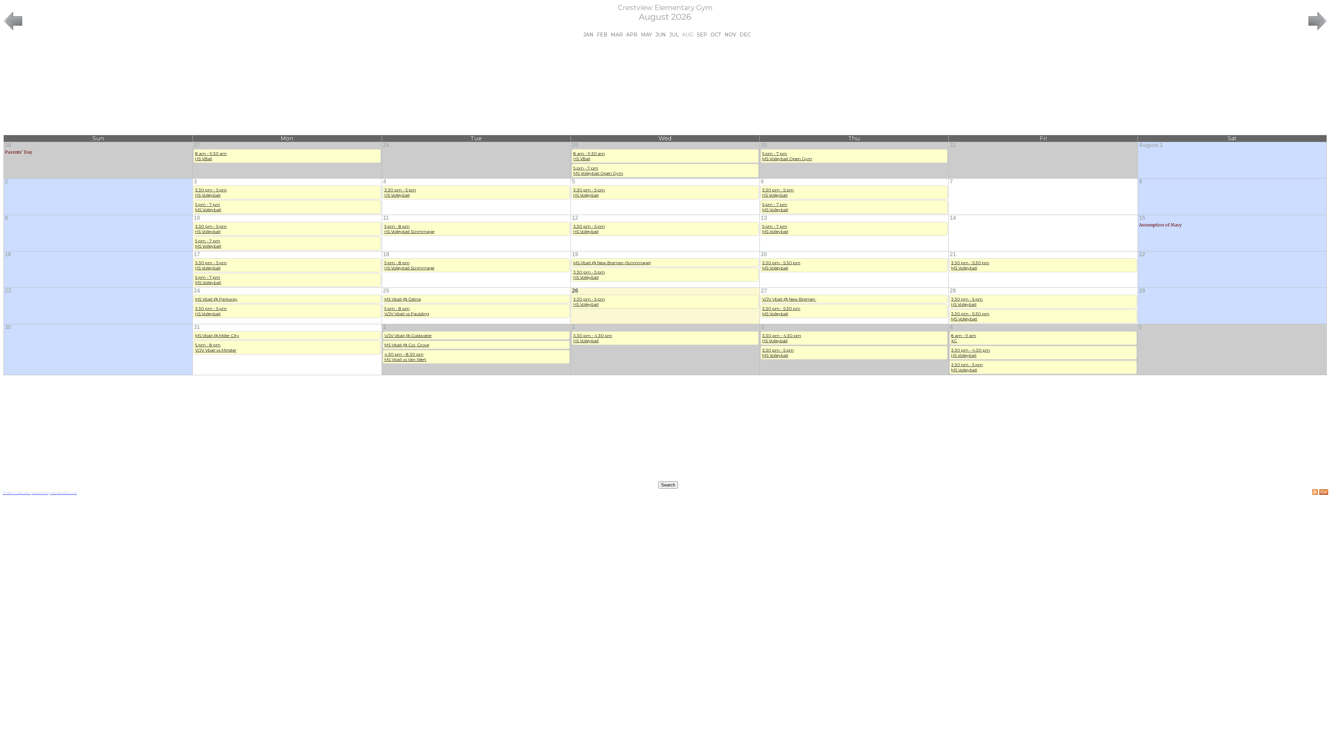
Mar (617, 35)
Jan (588, 35)
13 (764, 218)
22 (1142, 254)
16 (8, 254)
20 (764, 254)
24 (197, 291)
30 (764, 145)
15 (1142, 218)
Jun (660, 35)
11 (386, 218)
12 (575, 218)
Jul (674, 35)
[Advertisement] (665, 86)
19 (575, 254)
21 (953, 254)
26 (8, 145)
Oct (716, 35)
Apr (631, 35)
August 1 (1151, 145)
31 (953, 145)
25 (386, 291)
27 (197, 145)
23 (8, 291)
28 (386, 145)
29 (575, 145)
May (646, 35)
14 (953, 218)
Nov (730, 35)
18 (386, 254)
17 (197, 254)
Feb (602, 35)
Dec (745, 35)
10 (197, 218)
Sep (702, 35)
